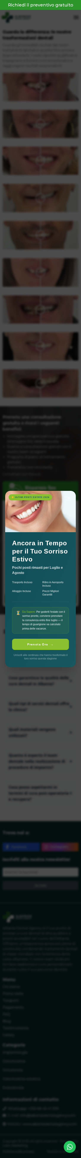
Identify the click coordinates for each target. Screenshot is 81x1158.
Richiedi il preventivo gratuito (40, 5)
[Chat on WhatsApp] (70, 1147)
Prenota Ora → (40, 644)
